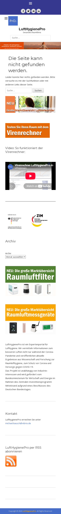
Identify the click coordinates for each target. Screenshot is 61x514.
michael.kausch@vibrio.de (18, 423)
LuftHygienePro (32, 29)
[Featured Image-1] (30, 46)
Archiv (8, 253)
